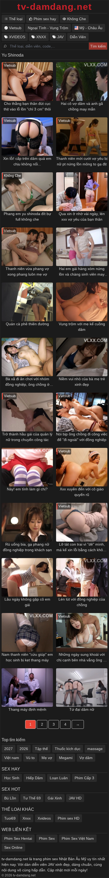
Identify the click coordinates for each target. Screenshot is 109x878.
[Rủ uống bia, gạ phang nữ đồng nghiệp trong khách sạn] (27, 522)
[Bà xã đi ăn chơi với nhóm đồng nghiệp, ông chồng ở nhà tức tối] (27, 357)
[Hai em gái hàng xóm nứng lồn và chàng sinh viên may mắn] (81, 247)
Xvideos (44, 818)
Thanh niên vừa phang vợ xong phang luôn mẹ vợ (27, 271)
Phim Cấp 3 (84, 778)
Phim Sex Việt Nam (78, 838)
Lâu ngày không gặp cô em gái (27, 602)
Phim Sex (47, 838)
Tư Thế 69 (32, 798)
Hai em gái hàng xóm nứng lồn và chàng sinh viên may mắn (82, 272)
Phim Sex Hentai (18, 838)
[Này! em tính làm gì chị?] (27, 467)
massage (95, 749)
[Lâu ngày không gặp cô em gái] (27, 577)
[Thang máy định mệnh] (27, 687)
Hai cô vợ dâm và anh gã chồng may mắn (82, 106)
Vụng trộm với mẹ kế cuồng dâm (82, 327)
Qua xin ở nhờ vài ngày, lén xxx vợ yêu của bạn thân (82, 216)
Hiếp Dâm (34, 778)
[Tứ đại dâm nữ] (81, 687)
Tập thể (41, 749)
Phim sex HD (68, 818)
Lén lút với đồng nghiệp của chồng (81, 602)
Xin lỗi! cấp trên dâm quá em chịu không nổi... (27, 161)
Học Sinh (11, 778)
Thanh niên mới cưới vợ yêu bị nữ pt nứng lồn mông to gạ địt (81, 161)
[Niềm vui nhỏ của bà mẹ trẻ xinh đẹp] (81, 357)
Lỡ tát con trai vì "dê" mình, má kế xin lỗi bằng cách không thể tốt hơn (81, 547)
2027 (8, 749)
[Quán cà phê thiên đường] (27, 301)
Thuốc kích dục (67, 749)
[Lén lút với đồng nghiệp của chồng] (81, 577)
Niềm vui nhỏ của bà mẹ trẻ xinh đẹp (82, 382)
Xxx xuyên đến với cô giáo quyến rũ (82, 492)
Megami (65, 758)
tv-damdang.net (54, 6)
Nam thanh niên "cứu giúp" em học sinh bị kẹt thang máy (27, 657)
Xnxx (26, 818)
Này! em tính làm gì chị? (27, 489)
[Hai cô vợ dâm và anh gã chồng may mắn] (81, 81)
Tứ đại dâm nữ (81, 709)
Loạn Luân (59, 778)
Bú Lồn (10, 798)
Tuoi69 (10, 818)
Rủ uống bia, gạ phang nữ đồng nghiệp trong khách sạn (27, 547)
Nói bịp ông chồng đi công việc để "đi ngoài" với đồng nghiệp (81, 437)
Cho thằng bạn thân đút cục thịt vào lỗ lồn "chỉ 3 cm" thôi (27, 106)
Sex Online (13, 847)
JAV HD (75, 798)
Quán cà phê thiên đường (27, 324)
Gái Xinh (55, 798)
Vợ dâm (86, 758)
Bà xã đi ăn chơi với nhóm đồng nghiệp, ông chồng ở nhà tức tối (27, 382)
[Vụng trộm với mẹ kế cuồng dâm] (81, 301)
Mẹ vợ (47, 758)
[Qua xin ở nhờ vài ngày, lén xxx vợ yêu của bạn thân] (81, 191)
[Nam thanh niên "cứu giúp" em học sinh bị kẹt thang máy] (27, 632)
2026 (24, 749)
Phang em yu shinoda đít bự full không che (27, 216)
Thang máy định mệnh (27, 709)
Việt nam (11, 758)
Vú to (30, 758)
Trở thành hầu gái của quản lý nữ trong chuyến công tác (27, 437)
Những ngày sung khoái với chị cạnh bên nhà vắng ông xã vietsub (82, 657)
